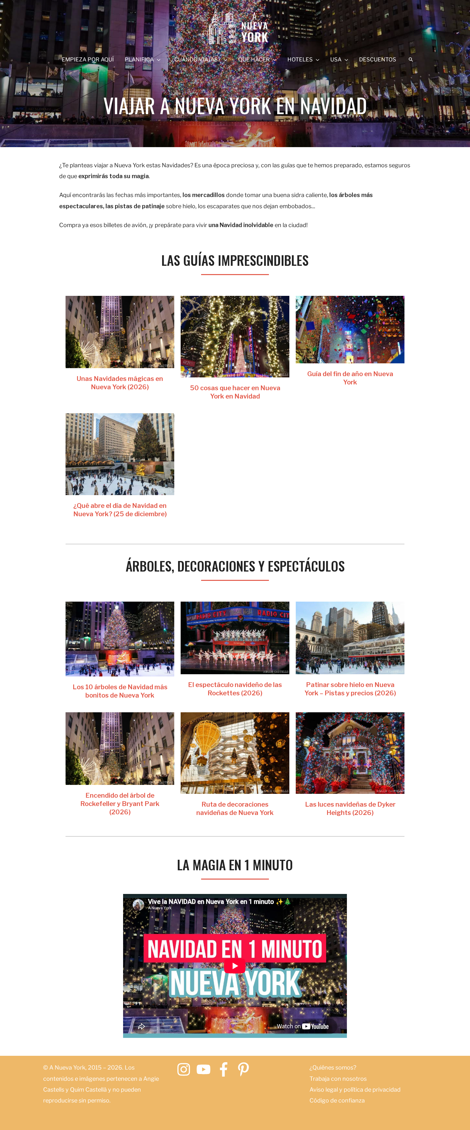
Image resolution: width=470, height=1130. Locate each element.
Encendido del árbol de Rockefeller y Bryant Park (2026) (120, 804)
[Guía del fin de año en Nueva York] (350, 329)
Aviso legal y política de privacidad (355, 1089)
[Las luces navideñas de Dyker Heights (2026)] (350, 752)
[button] (411, 59)
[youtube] (205, 1069)
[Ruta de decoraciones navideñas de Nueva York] (235, 752)
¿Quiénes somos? (332, 1067)
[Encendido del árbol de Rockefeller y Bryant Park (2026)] (120, 748)
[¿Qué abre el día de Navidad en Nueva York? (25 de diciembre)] (120, 453)
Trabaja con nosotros (338, 1078)
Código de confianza (337, 1100)
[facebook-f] (225, 1069)
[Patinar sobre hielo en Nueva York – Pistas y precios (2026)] (350, 637)
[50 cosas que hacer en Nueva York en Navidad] (235, 336)
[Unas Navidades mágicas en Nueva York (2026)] (120, 331)
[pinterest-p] (245, 1069)
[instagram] (185, 1069)
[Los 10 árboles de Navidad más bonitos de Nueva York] (120, 638)
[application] (157, 59)
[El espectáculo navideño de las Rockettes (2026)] (235, 637)
